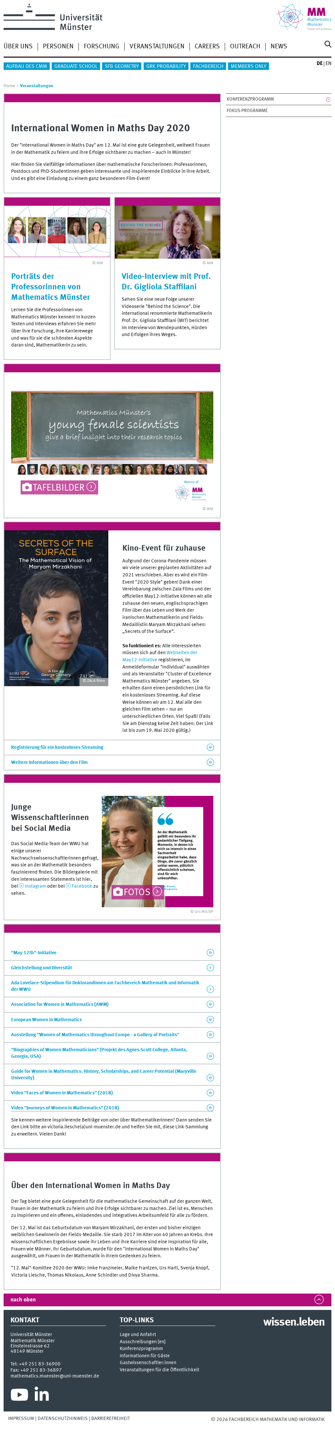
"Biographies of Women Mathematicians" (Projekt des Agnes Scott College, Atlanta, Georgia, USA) (99, 1053)
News (279, 46)
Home (9, 86)
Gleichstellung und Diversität (41, 968)
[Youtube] (19, 1396)
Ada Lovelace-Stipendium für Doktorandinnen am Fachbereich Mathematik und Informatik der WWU (105, 986)
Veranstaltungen (157, 46)
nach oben (23, 1300)
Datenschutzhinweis (63, 1418)
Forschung (101, 46)
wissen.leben (294, 1323)
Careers (207, 46)
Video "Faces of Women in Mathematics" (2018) (62, 1093)
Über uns (18, 46)
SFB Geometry (122, 66)
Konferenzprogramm (250, 99)
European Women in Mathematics (46, 1020)
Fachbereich (208, 66)
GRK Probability (166, 66)
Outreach (245, 46)
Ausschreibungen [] (143, 1342)
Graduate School (75, 66)
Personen (58, 46)
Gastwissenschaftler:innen (148, 1363)
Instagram (35, 886)
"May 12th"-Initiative (34, 953)
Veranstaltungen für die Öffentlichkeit (159, 1370)
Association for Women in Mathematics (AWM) (60, 1004)
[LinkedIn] (42, 1396)
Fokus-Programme (247, 110)
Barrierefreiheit (110, 1418)
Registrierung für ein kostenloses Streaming (57, 747)
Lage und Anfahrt (138, 1334)
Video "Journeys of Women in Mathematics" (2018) (65, 1108)
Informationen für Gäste (145, 1356)
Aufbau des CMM (26, 66)
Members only (248, 66)
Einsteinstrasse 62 (30, 1346)
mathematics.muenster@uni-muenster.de (54, 1376)
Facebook (82, 886)
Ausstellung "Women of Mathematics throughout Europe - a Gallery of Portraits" (95, 1035)
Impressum (21, 1418)
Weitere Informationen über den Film (49, 762)
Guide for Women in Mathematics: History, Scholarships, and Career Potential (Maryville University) (103, 1075)
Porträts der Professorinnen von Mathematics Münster (50, 287)
